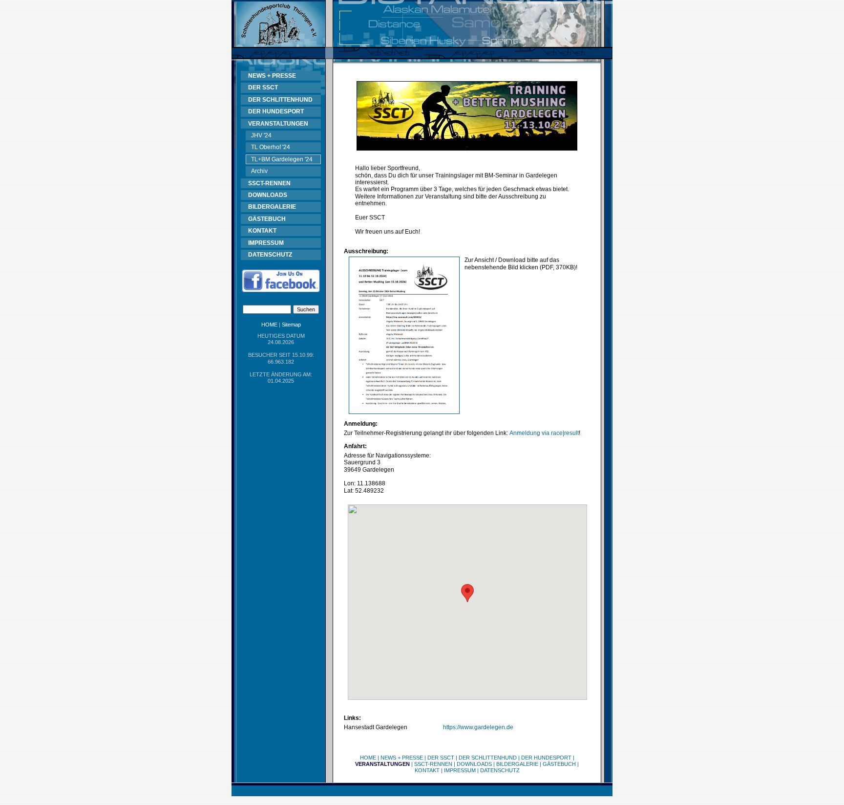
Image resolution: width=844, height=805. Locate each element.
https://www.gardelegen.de (478, 727)
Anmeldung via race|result (544, 433)
